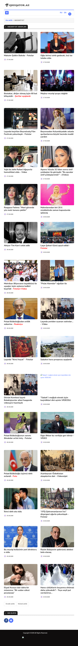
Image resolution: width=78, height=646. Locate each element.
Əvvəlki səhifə (10, 604)
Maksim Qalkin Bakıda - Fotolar (19, 55)
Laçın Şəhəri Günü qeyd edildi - (55, 247)
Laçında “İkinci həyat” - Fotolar (18, 359)
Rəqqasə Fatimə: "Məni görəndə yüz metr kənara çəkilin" (19, 209)
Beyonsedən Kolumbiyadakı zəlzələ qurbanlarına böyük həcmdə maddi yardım (57, 134)
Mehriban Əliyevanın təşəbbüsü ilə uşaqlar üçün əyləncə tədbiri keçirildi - (20, 286)
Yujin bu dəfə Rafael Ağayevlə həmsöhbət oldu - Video (18, 171)
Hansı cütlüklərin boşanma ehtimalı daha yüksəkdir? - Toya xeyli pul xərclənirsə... (57, 590)
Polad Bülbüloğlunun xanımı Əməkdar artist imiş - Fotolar (18, 437)
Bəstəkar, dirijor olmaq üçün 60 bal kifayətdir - (20, 94)
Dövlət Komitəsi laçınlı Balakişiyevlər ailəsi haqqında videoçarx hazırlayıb (18, 400)
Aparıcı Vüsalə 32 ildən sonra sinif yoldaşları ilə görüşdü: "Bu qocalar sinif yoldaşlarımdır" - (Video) (57, 172)
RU (61, 13)
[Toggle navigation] (7, 12)
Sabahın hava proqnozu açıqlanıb (56, 359)
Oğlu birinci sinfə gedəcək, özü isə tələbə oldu (56, 56)
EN (65, 13)
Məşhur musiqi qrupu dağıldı (54, 93)
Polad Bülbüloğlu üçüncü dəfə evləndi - (18, 475)
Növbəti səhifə (22, 604)
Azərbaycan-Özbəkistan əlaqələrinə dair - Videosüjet (54, 475)
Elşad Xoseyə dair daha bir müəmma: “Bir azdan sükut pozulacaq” (17, 590)
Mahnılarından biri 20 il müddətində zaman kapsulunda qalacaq (55, 210)
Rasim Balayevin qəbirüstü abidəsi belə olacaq (57, 551)
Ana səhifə (9, 20)
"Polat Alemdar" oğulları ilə (54, 283)
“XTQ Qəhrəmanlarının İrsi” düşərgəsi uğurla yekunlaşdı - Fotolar (55, 514)
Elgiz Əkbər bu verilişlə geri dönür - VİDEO (57, 437)
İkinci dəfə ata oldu (13, 511)
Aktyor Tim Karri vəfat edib (17, 245)
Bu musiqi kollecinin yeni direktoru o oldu (20, 551)
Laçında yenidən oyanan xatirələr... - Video (57, 323)
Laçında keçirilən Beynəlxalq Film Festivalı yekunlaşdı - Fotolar (19, 133)
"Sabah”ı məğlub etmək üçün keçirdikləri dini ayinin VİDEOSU (56, 399)
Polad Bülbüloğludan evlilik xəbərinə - (17, 323)
